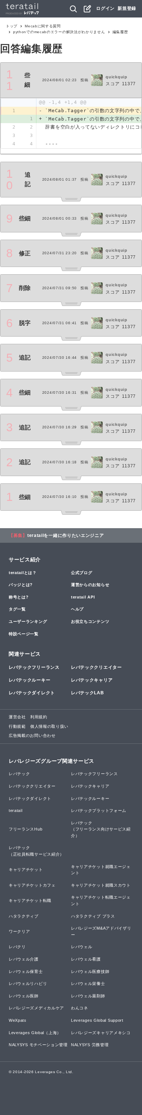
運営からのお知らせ (90, 584)
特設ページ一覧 (24, 634)
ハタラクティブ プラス (93, 916)
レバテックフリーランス (34, 667)
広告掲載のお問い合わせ (32, 735)
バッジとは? (21, 584)
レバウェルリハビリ (28, 983)
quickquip (116, 77)
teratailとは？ (23, 572)
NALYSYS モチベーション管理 (38, 1045)
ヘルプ (77, 609)
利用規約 (38, 717)
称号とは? (19, 597)
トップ (11, 26)
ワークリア (19, 931)
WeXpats (18, 1020)
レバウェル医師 (24, 996)
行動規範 (17, 726)
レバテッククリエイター (96, 667)
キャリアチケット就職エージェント (101, 869)
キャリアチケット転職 (30, 900)
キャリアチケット (26, 869)
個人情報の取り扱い (49, 726)
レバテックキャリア (92, 680)
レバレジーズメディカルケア (36, 1008)
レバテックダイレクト (32, 692)
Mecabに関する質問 (43, 26)
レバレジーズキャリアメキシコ (101, 1032)
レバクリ (17, 947)
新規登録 (127, 8)
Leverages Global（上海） (35, 1032)
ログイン (105, 8)
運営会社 (17, 717)
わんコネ (79, 1008)
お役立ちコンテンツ (90, 621)
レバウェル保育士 (26, 971)
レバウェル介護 (24, 959)
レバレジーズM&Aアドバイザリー (101, 931)
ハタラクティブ (24, 916)
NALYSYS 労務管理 (90, 1045)
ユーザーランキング (28, 621)
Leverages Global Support (97, 1020)
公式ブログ (81, 572)
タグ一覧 (17, 609)
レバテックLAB (87, 692)
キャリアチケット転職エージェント (101, 900)
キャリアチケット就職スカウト (101, 885)
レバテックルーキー (29, 680)
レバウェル (81, 947)
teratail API (83, 597)
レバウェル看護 (86, 959)
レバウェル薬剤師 (88, 996)
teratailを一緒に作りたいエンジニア (65, 535)
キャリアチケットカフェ (32, 885)
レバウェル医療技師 (90, 971)
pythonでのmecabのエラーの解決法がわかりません (59, 32)
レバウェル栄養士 (88, 983)
